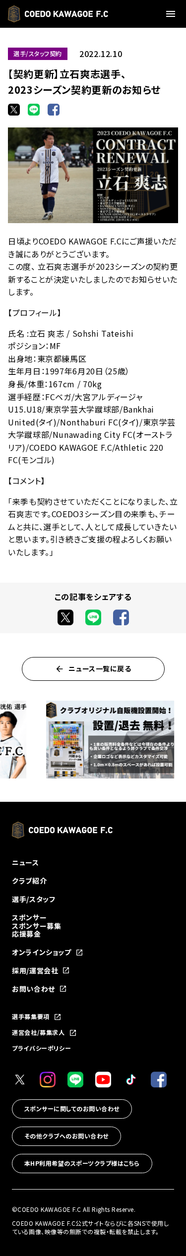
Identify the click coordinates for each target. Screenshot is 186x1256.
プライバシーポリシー (41, 1048)
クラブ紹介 (29, 881)
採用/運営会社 (35, 970)
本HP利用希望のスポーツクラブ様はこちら (82, 1163)
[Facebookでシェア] (54, 110)
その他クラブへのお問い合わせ (66, 1136)
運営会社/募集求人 (38, 1033)
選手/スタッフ (33, 899)
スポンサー (29, 917)
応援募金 (26, 934)
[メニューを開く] (172, 14)
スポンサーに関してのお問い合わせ (72, 1108)
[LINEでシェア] (34, 110)
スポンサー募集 (36, 926)
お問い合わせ (33, 989)
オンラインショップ (41, 952)
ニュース (25, 862)
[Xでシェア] (14, 110)
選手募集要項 (31, 1017)
